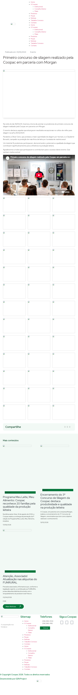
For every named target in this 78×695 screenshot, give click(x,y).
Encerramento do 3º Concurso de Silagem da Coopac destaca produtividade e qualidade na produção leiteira (56, 501)
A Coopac (34, 4)
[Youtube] (72, 622)
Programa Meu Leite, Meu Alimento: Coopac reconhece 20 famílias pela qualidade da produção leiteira (19, 503)
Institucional (39, 7)
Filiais (36, 11)
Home (33, 2)
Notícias (33, 18)
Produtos (34, 14)
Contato (34, 23)
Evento (33, 52)
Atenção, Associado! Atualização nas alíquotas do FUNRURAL (20, 579)
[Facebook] (61, 622)
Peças (33, 16)
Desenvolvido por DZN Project (13, 679)
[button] (65, 427)
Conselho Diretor (40, 9)
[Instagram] (66, 622)
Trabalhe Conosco (37, 20)
